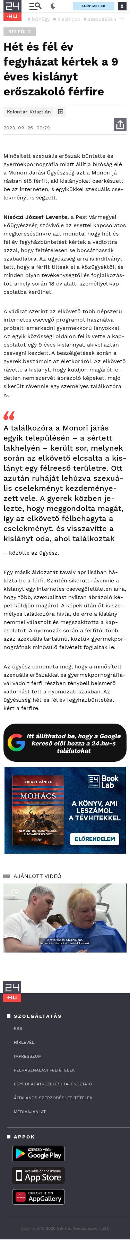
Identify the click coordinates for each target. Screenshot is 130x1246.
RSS (18, 1028)
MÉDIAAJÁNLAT (30, 1111)
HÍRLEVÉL (24, 1042)
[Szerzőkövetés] (60, 111)
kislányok (69, 19)
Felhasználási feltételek (44, 1070)
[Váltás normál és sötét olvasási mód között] (53, 6)
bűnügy (41, 19)
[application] (65, 918)
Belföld (19, 31)
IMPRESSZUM (28, 1056)
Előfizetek (93, 6)
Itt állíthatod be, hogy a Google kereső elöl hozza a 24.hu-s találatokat (73, 743)
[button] (121, 18)
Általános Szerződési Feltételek (53, 1097)
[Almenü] (35, 6)
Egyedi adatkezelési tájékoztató (53, 1084)
